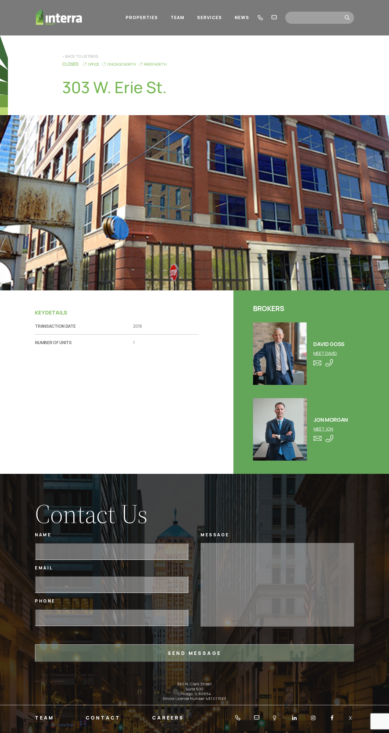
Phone (45, 601)
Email (44, 568)
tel (260, 17)
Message (215, 535)
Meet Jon (323, 429)
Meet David (325, 353)
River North (155, 64)
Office (93, 64)
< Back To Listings (80, 56)
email (274, 17)
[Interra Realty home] (59, 17)
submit (349, 18)
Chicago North (121, 64)
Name (43, 535)
